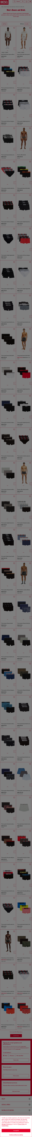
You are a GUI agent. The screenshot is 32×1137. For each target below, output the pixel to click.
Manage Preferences (7, 1124)
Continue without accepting (16, 1134)
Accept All (16, 1130)
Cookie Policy (5, 1125)
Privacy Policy (21, 1124)
